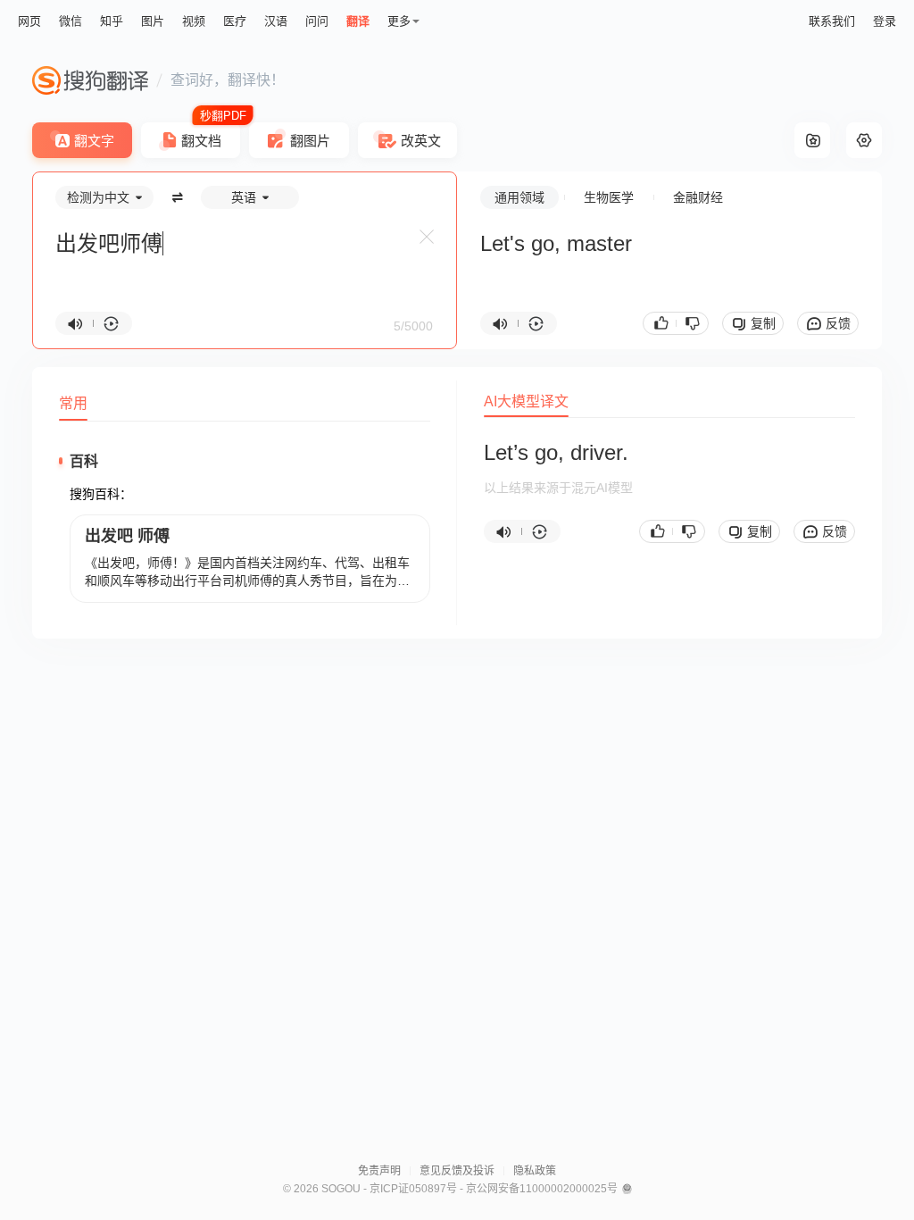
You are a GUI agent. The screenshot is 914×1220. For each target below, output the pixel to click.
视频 (193, 21)
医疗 (234, 21)
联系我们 (832, 21)
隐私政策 (534, 1171)
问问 (316, 21)
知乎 (111, 21)
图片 (152, 21)
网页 (29, 21)
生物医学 (609, 197)
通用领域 (519, 197)
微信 (70, 21)
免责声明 (379, 1171)
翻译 (358, 21)
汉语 (275, 21)
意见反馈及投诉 (457, 1171)
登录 (884, 21)
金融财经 (698, 197)
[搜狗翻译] (90, 80)
